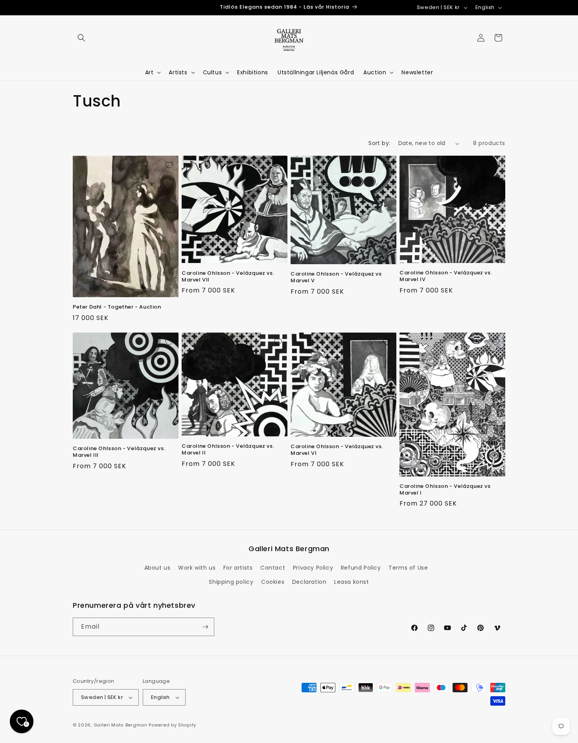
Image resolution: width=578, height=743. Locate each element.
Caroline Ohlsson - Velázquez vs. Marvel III (119, 452)
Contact (272, 568)
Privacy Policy (313, 568)
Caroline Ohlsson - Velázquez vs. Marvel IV (445, 276)
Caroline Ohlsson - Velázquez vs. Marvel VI (337, 450)
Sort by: (379, 143)
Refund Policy (361, 568)
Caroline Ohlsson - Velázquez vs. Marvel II (228, 449)
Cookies (272, 582)
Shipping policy (231, 582)
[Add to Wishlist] (169, 165)
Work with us (196, 568)
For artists (238, 568)
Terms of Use (408, 568)
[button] (81, 37)
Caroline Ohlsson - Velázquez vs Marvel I (445, 490)
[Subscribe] (205, 627)
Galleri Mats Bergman (120, 725)
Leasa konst (351, 582)
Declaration (309, 582)
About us (157, 568)
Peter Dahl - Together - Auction (117, 307)
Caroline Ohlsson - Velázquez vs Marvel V (336, 277)
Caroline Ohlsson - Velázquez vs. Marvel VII (228, 276)
